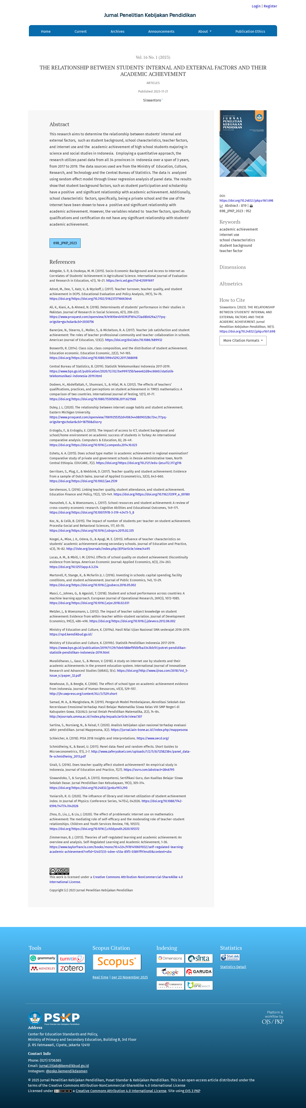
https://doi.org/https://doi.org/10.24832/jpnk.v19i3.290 (88, 788)
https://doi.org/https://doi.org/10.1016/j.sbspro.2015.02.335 (92, 531)
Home (46, 31)
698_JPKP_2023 (65, 243)
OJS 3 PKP (192, 1091)
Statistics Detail (233, 967)
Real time (100, 977)
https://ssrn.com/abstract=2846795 (149, 770)
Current (81, 31)
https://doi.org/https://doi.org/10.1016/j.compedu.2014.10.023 (93, 445)
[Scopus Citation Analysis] (117, 962)
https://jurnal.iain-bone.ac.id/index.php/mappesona (149, 730)
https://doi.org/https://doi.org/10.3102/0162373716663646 (91, 299)
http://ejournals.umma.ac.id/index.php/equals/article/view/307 (96, 717)
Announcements (161, 31)
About (203, 31)
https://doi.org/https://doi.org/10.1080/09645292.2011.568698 (94, 358)
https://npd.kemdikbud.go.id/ (71, 634)
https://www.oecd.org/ (153, 738)
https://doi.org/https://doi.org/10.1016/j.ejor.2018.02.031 (89, 603)
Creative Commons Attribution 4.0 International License (121, 1091)
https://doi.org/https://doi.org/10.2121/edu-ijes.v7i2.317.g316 (138, 463)
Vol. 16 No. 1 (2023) (153, 57)
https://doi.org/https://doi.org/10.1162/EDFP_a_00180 (152, 494)
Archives (117, 31)
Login (256, 6)
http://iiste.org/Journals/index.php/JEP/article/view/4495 (108, 549)
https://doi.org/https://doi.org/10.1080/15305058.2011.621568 (93, 399)
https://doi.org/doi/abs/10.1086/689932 (133, 340)
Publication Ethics (250, 31)
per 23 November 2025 (130, 977)
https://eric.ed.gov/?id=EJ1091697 (130, 281)
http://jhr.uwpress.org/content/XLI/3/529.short (83, 694)
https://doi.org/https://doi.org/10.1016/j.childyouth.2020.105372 (94, 829)
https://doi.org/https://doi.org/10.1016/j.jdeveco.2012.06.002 (132, 621)
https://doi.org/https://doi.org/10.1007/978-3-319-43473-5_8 (92, 512)
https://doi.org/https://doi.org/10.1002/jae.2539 (83, 481)
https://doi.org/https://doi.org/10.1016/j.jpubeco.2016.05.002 (93, 585)
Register (270, 6)
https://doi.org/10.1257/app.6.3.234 (74, 567)
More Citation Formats (241, 340)
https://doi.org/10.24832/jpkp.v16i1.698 (246, 201)
